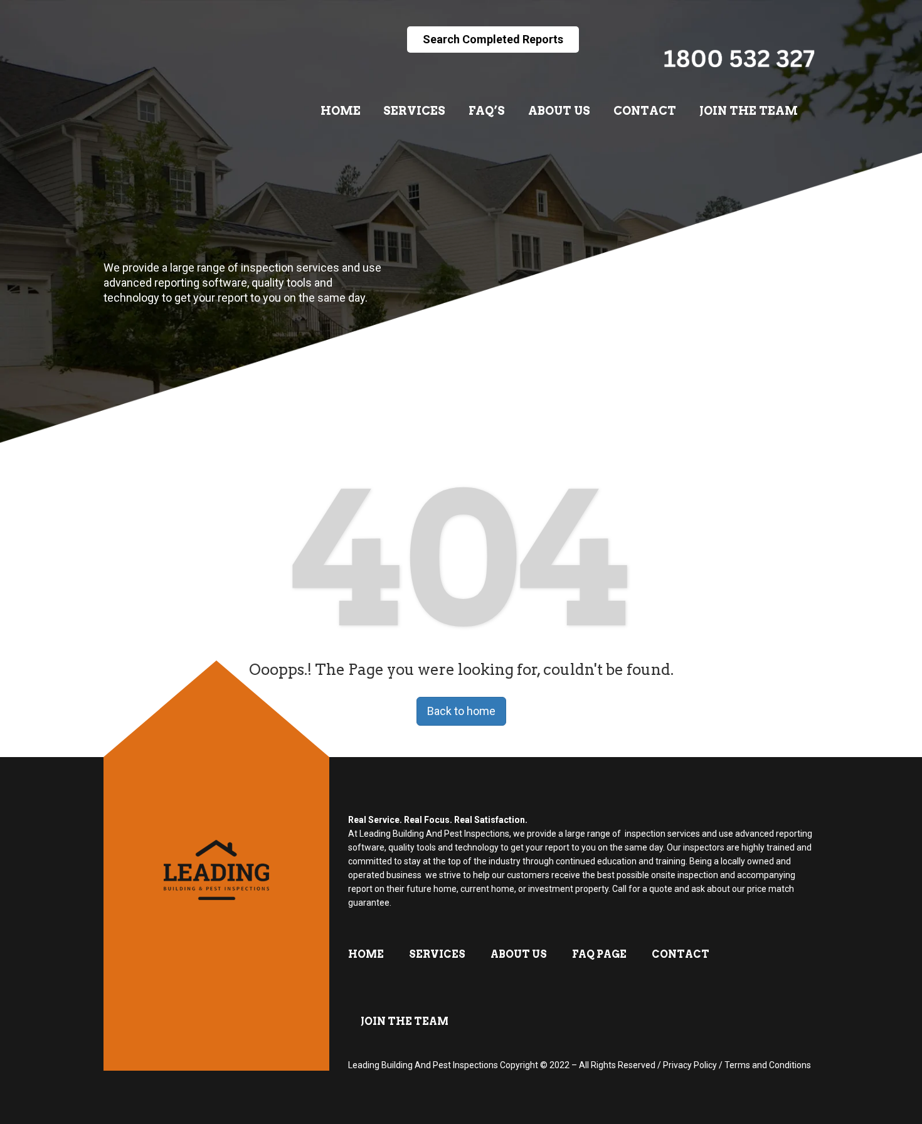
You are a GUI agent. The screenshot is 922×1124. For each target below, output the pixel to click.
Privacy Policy (690, 1065)
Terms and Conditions (767, 1065)
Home (341, 110)
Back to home (461, 711)
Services (414, 110)
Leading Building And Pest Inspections (423, 1065)
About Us (559, 110)
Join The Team (748, 110)
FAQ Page (599, 954)
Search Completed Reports (493, 39)
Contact (644, 110)
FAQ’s (487, 110)
